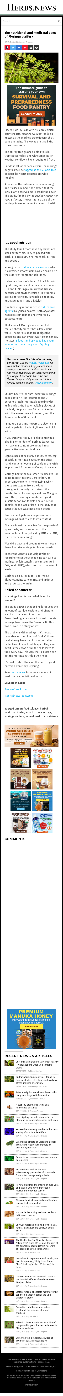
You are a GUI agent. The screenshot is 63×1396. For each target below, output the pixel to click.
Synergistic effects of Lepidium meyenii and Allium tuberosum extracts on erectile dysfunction (36, 1145)
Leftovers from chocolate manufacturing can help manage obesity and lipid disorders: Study (37, 1295)
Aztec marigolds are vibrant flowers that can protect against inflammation (36, 1094)
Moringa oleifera (14, 716)
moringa (46, 712)
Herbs (20, 712)
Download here (43, 383)
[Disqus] (31, 883)
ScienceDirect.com (16, 689)
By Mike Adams (34, 1252)
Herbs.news (18, 672)
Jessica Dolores (26, 42)
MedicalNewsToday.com (19, 695)
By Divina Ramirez (35, 1071)
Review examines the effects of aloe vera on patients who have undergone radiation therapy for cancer (37, 1188)
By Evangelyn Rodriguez (37, 1086)
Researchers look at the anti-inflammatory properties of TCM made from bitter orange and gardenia (35, 1172)
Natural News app (39, 362)
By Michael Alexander (36, 1111)
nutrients (52, 716)
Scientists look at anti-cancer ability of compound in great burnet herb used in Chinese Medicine (36, 1325)
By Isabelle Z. (32, 1316)
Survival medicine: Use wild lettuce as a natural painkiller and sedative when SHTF (36, 1228)
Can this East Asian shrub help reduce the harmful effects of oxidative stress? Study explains (36, 1279)
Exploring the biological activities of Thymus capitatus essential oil (34, 1339)
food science (31, 708)
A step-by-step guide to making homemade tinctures (32, 1106)
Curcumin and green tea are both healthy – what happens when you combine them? (37, 1064)
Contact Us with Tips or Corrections (31, 1371)
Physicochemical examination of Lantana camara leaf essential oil (36, 1202)
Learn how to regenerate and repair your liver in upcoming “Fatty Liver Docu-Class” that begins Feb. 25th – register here (37, 1263)
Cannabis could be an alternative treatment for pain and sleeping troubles (33, 1310)
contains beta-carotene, (35, 267)
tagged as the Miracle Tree (40, 169)
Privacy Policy (31, 1385)
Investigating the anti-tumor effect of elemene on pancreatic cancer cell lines (37, 1119)
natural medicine (35, 716)
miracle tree (32, 712)
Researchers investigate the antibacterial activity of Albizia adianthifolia (37, 1131)
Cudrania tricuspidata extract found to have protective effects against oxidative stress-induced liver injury (37, 1080)
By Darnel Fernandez (35, 1234)
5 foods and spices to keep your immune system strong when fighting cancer (29, 344)
